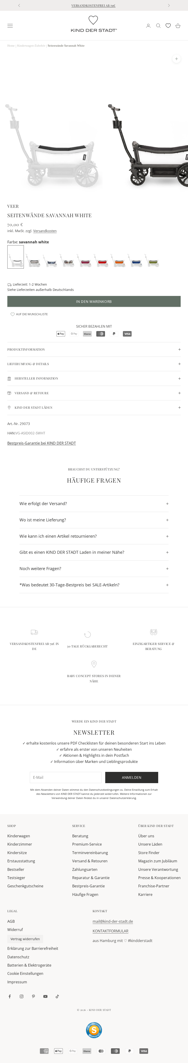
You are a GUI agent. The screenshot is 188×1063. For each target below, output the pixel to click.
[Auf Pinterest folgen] (33, 996)
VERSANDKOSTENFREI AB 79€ (94, 5)
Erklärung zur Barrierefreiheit (32, 948)
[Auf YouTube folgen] (45, 996)
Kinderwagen (18, 835)
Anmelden (131, 777)
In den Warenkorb (94, 301)
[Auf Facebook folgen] (9, 996)
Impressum (17, 981)
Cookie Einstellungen (25, 973)
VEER (13, 206)
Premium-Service (87, 844)
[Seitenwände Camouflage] (67, 256)
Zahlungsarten (84, 869)
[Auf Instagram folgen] (21, 996)
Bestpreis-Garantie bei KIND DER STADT (41, 443)
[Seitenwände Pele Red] (101, 256)
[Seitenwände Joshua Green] (152, 256)
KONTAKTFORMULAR (110, 931)
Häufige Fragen (85, 894)
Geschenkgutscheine (25, 886)
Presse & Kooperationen (159, 877)
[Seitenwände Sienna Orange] (118, 256)
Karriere (145, 894)
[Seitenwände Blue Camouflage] (50, 256)
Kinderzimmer (19, 844)
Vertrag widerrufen (25, 939)
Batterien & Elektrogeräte (29, 965)
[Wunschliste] (168, 25)
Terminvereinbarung (90, 852)
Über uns (146, 835)
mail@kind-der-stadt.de (113, 921)
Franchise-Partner (153, 886)
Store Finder (149, 852)
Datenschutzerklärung (123, 798)
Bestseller (15, 869)
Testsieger (16, 877)
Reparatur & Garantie (91, 877)
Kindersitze (17, 852)
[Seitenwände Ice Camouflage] (33, 256)
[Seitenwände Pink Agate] (84, 256)
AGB (11, 921)
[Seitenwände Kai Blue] (135, 256)
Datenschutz (18, 956)
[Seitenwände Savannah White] (16, 256)
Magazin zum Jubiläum (157, 860)
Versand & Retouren (90, 860)
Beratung (80, 835)
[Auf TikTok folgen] (57, 996)
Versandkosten (45, 230)
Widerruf (15, 929)
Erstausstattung (21, 860)
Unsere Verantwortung (158, 869)
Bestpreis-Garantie (88, 886)
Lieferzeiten (26, 289)
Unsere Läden (150, 844)
